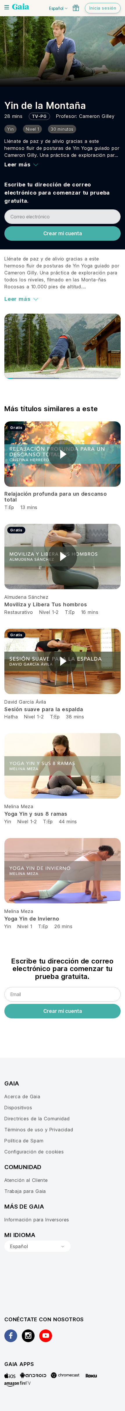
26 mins (63, 926)
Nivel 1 (24, 926)
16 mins (90, 612)
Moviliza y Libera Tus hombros (45, 604)
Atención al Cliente (26, 1180)
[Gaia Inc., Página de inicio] (20, 7)
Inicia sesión (102, 8)
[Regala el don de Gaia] (76, 8)
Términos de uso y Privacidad (38, 1130)
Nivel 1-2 (49, 612)
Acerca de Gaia (22, 1096)
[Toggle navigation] (6, 7)
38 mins (75, 717)
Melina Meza (18, 806)
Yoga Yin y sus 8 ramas (35, 814)
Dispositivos (18, 1107)
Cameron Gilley (96, 116)
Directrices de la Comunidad (36, 1118)
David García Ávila (25, 702)
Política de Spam (23, 1141)
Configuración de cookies (34, 1152)
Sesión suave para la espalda (43, 709)
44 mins (68, 821)
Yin (7, 821)
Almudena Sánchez (26, 597)
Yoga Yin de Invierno (31, 919)
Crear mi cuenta (62, 233)
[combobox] (37, 1246)
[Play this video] (62, 454)
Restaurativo (18, 612)
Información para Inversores (36, 1220)
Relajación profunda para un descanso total (55, 497)
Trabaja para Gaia (25, 1191)
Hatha (11, 717)
